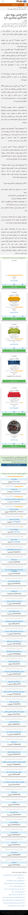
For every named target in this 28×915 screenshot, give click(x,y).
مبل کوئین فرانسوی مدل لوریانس (14, 621)
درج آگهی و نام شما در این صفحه (15, 459)
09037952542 (14, 408)
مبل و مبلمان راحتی (14, 611)
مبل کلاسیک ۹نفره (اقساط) (14, 651)
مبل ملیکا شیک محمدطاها (14, 641)
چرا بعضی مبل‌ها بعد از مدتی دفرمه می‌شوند (14, 883)
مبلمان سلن (14, 852)
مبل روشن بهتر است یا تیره (18, 892)
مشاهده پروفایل (14, 287)
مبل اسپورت (14, 489)
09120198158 (14, 281)
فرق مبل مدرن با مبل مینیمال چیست (15, 906)
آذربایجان (14, 862)
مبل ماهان (14, 742)
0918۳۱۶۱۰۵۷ (14, 440)
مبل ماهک (14, 792)
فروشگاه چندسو (14, 822)
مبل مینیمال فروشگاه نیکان (14, 549)
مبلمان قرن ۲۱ (14, 832)
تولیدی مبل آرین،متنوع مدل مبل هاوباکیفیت (14, 570)
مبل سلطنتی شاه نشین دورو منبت (14, 499)
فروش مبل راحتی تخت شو (14, 772)
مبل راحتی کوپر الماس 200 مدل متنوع (14, 692)
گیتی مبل (14, 842)
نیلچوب (14, 802)
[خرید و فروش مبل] (22, 284)
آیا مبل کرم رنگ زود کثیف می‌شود (16, 895)
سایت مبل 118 (5, 911)
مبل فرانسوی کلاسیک (14, 661)
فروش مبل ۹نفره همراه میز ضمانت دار (14, 782)
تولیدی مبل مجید (14, 519)
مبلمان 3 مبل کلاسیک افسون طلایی (14, 712)
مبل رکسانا (14, 560)
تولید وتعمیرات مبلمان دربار (14, 732)
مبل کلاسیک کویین (14, 722)
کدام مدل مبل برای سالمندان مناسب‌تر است (14, 889)
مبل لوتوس (14, 591)
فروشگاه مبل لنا (14, 529)
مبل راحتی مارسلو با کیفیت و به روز (14, 631)
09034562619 (14, 344)
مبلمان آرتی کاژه (14, 509)
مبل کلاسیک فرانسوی (14, 681)
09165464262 (14, 312)
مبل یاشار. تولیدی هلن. (14, 581)
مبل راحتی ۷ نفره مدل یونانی (14, 601)
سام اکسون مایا (14, 812)
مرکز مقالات (20, 8)
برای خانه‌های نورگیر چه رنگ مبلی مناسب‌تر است (13, 897)
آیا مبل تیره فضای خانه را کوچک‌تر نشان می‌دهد (13, 900)
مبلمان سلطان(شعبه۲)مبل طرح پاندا (14, 671)
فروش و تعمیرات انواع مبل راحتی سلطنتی (14, 762)
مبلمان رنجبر (14, 539)
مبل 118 (25, 8)
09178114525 (16, 542)
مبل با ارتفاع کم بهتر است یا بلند (16, 886)
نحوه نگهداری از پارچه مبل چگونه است (15, 881)
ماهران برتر (14, 479)
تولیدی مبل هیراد (14, 702)
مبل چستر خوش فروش (14, 752)
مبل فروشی (14, 5)
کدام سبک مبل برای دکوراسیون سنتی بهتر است (13, 903)
